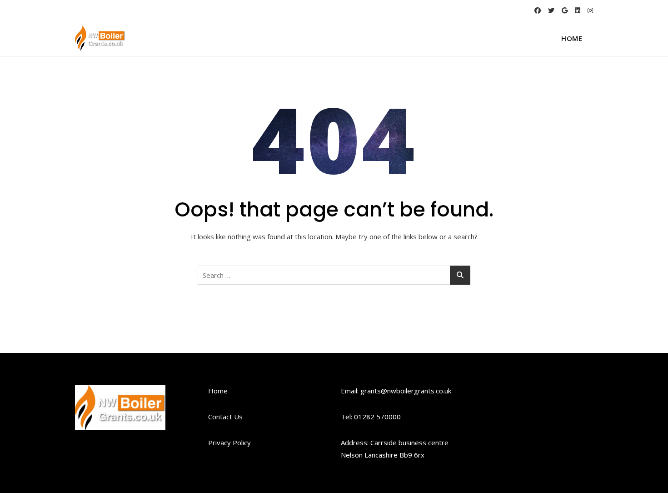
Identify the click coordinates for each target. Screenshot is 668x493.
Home (571, 38)
